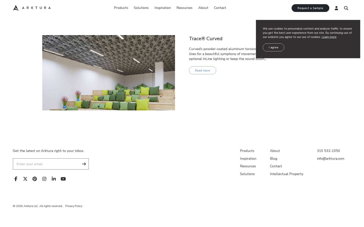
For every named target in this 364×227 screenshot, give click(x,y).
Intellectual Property (286, 174)
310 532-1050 (328, 150)
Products (121, 7)
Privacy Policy (73, 206)
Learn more (329, 37)
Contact (220, 7)
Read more (202, 70)
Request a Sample (310, 8)
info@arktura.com (330, 158)
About (203, 7)
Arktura (32, 8)
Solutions (141, 7)
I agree (273, 47)
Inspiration (163, 7)
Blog (273, 158)
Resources (248, 166)
